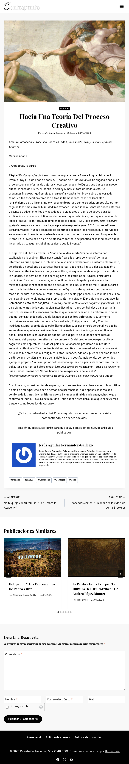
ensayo (29, 480)
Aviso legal (34, 737)
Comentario (13, 654)
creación (15, 480)
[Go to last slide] (8, 574)
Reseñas (64, 108)
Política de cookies (58, 737)
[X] (64, 759)
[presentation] (32, 557)
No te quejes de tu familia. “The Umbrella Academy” (30, 503)
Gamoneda (44, 480)
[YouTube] (71, 759)
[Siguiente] (120, 574)
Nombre (11, 700)
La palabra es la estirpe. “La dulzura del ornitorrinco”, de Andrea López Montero (95, 589)
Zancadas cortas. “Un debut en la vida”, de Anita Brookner (98, 503)
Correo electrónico (60, 700)
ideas (72, 480)
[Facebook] (58, 759)
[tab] (58, 612)
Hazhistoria (112, 751)
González (59, 480)
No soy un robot (21, 706)
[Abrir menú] (121, 6)
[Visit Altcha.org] (41, 707)
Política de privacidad (88, 737)
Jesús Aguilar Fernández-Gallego (58, 133)
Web (92, 700)
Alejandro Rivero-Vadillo (24, 595)
